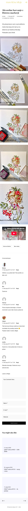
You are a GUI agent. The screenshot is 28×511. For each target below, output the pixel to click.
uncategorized (6, 18)
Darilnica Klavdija (15, 30)
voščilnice (12, 18)
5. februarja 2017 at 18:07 (8, 304)
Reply (17, 269)
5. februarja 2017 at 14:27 (8, 269)
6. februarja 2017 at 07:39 (8, 344)
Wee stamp (16, 246)
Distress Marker (7, 246)
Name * (5, 403)
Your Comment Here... (9, 379)
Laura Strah (11, 32)
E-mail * (5, 410)
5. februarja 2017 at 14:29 (8, 288)
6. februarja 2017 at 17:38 (8, 362)
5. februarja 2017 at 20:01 (8, 323)
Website (5, 417)
